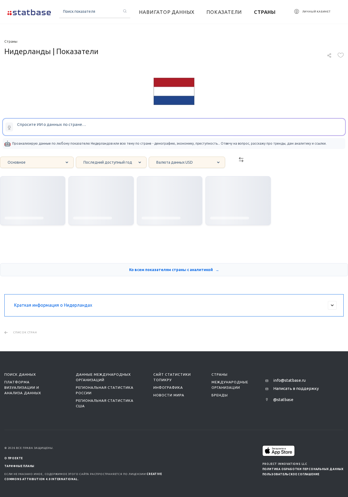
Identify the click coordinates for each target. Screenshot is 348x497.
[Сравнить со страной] (241, 161)
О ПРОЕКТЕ (13, 458)
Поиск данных (20, 374)
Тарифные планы (19, 466)
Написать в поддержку (296, 388)
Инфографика (168, 387)
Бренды (220, 395)
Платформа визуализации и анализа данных (22, 387)
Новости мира (168, 395)
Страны (220, 374)
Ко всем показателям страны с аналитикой (171, 270)
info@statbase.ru (289, 380)
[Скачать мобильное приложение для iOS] (278, 450)
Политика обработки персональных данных (303, 469)
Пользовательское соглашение (291, 474)
